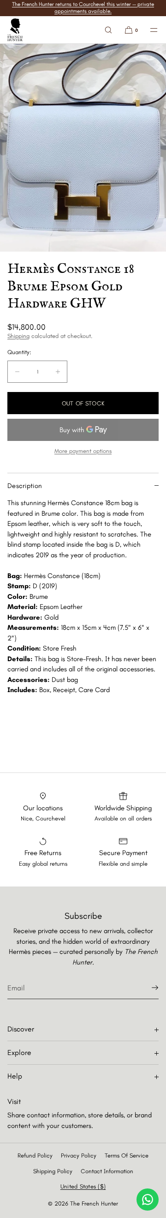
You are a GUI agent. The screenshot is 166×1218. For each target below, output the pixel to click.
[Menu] (148, 29)
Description (24, 486)
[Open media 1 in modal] (83, 148)
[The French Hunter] (15, 30)
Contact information (107, 1171)
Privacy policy (78, 1155)
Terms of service (126, 1155)
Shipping (18, 335)
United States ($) (83, 1186)
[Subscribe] (147, 988)
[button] (108, 29)
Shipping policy (52, 1171)
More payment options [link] (83, 450)
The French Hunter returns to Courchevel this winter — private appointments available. (83, 7)
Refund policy (35, 1155)
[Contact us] (147, 1199)
